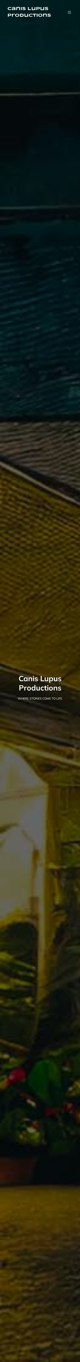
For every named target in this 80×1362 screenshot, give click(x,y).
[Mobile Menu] (69, 12)
